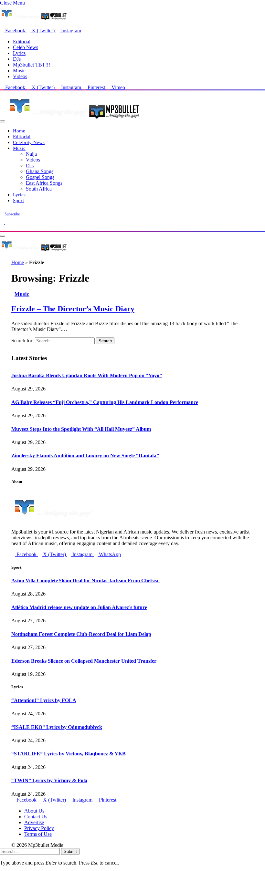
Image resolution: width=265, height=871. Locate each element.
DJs (17, 59)
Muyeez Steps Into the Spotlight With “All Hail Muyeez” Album (81, 429)
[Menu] (2, 121)
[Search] (2, 228)
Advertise (34, 822)
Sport (18, 200)
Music (19, 70)
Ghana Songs (39, 171)
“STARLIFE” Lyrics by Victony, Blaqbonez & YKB (68, 753)
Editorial (21, 41)
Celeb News (25, 47)
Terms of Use (38, 834)
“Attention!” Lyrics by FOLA (43, 700)
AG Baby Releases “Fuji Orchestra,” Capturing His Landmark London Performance (104, 402)
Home (19, 130)
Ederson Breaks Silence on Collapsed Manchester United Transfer (83, 661)
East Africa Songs (44, 183)
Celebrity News (29, 142)
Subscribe (12, 214)
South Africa (39, 189)
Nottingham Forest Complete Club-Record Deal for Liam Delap (81, 634)
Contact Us (35, 816)
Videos (20, 76)
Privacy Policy (39, 828)
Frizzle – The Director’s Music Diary (72, 309)
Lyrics (19, 53)
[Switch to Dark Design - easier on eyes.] (2, 222)
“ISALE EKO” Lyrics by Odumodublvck (56, 727)
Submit (70, 851)
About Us (34, 811)
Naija (31, 154)
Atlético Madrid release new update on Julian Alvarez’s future (79, 607)
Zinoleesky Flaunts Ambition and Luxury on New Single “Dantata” (85, 455)
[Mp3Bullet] (73, 119)
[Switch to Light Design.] (7, 222)
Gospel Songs (40, 177)
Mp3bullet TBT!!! (31, 64)
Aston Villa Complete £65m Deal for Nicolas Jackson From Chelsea (85, 580)
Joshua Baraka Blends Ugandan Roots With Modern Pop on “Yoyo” (86, 375)
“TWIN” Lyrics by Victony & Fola (49, 780)
